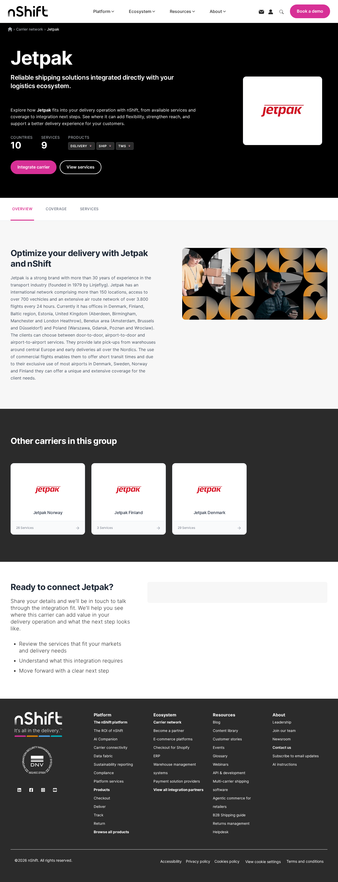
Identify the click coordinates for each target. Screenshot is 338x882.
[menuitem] (110, 722)
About (216, 11)
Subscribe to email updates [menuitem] (296, 756)
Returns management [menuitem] (231, 823)
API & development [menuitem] (229, 773)
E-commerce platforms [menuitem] (173, 739)
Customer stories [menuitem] (227, 739)
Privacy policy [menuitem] (198, 861)
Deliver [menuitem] (100, 806)
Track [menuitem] (98, 815)
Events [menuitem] (218, 747)
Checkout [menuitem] (102, 798)
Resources (180, 11)
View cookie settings (263, 861)
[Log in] (270, 11)
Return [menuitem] (99, 823)
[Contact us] (261, 11)
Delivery (79, 146)
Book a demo (310, 11)
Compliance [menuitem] (104, 773)
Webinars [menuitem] (220, 764)
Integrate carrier (33, 167)
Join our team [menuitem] (284, 730)
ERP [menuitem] (156, 756)
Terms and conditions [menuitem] (305, 861)
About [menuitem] (279, 714)
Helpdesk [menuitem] (220, 832)
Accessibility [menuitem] (171, 861)
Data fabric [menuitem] (103, 756)
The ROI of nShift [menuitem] (108, 730)
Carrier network (29, 29)
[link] (38, 724)
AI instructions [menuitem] (285, 764)
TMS (122, 146)
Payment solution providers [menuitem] (176, 781)
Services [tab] (89, 209)
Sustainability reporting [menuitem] (113, 764)
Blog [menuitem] (216, 722)
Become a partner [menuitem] (168, 730)
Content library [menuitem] (225, 730)
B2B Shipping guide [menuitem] (229, 815)
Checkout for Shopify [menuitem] (171, 747)
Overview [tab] (22, 209)
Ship (103, 146)
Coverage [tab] (56, 209)
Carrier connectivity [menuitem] (111, 747)
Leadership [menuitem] (282, 722)
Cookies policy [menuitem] (227, 861)
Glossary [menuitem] (220, 756)
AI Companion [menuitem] (106, 739)
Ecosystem (140, 11)
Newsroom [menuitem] (282, 739)
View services (81, 167)
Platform (101, 11)
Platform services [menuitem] (109, 781)
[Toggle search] (281, 11)
